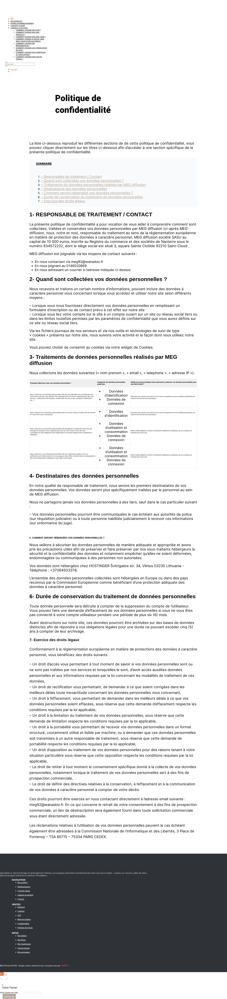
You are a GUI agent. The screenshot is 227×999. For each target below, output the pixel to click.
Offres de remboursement (22, 23)
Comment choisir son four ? (28, 30)
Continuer (9, 996)
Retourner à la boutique (28, 992)
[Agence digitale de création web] (65, 965)
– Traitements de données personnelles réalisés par (93, 185)
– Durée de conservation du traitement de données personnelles (92, 197)
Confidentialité (23, 924)
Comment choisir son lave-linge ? (31, 37)
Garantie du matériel (25, 895)
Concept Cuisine (18, 26)
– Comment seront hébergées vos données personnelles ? (87, 193)
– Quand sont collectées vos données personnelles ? (82, 181)
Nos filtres (22, 940)
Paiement (21, 907)
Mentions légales (24, 919)
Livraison (21, 911)
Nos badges (22, 936)
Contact (14, 69)
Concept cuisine (24, 891)
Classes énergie (24, 948)
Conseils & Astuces (19, 28)
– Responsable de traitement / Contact (71, 176)
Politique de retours (25, 928)
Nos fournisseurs (24, 944)
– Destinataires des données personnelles (74, 189)
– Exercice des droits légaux (63, 201)
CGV (19, 915)
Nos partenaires (24, 952)
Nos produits (16, 21)
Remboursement (24, 887)
